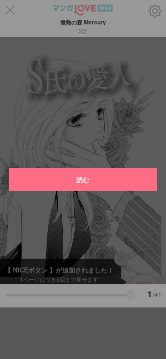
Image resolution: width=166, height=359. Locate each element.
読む (83, 179)
